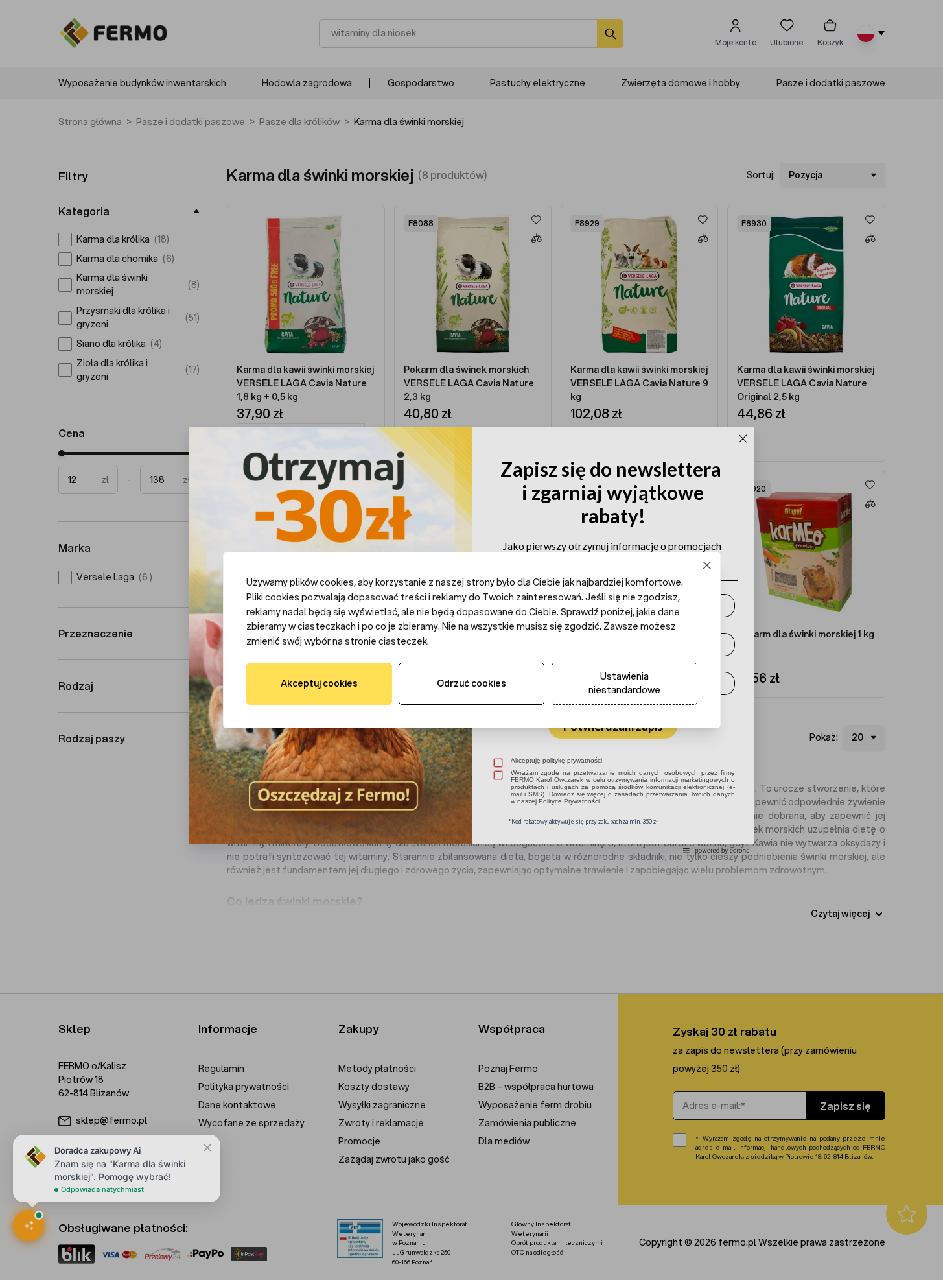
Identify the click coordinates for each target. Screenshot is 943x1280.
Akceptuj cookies (319, 683)
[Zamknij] (707, 566)
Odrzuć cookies (471, 683)
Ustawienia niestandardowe (624, 683)
